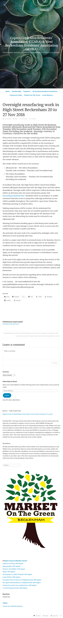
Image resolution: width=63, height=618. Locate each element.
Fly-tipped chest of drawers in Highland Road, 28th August (22, 580)
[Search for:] (12, 465)
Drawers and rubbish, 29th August (14, 569)
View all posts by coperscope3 (11, 324)
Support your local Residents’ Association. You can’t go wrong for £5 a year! (27, 414)
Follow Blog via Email (10, 381)
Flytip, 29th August (9, 571)
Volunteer (27, 91)
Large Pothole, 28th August (11, 577)
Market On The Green (32, 95)
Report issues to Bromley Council (15, 561)
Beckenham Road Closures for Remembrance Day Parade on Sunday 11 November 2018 (30, 333)
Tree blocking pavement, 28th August (15, 588)
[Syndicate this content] (3, 561)
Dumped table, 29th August (11, 566)
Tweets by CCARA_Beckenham (12, 606)
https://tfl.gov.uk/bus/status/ (14, 196)
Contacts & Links (16, 95)
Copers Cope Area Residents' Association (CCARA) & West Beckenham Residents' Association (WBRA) (31, 43)
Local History (47, 95)
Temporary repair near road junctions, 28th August (20, 585)
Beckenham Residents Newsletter (45, 91)
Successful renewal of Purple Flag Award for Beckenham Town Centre (37, 336)
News (16, 118)
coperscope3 (7, 118)
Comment (54, 362)
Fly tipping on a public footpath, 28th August (17, 574)
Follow (7, 395)
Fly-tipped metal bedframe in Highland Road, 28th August (22, 582)
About (7, 91)
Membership (16, 91)
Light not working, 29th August (13, 563)
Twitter (5, 603)
